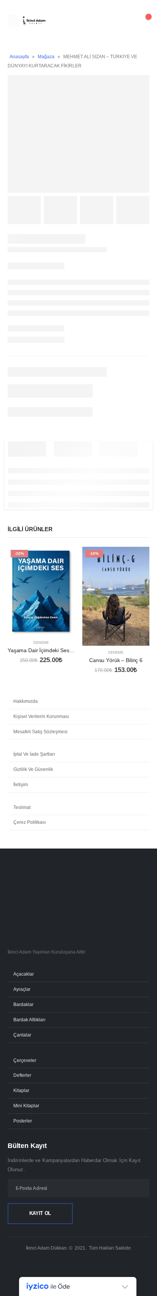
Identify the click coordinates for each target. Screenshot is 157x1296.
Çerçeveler (24, 1060)
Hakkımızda (25, 701)
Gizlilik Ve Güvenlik (33, 769)
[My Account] (124, 21)
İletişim (20, 784)
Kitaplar (21, 1090)
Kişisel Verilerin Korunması (41, 716)
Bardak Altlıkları (29, 1019)
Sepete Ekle (62, 559)
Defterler (22, 1075)
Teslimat (21, 807)
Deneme (41, 643)
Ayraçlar (21, 989)
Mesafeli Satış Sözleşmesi (40, 731)
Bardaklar (23, 1004)
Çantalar (22, 1034)
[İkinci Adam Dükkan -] (34, 21)
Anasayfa (19, 56)
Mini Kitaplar (26, 1105)
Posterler (22, 1120)
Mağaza (46, 56)
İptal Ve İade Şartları (34, 754)
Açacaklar (23, 973)
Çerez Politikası (29, 822)
